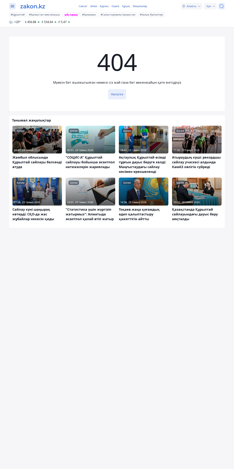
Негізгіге (117, 94)
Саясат (83, 6)
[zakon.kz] (32, 6)
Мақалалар (140, 6)
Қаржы (104, 6)
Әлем (93, 6)
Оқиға (115, 6)
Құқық (126, 6)
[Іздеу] (221, 6)
